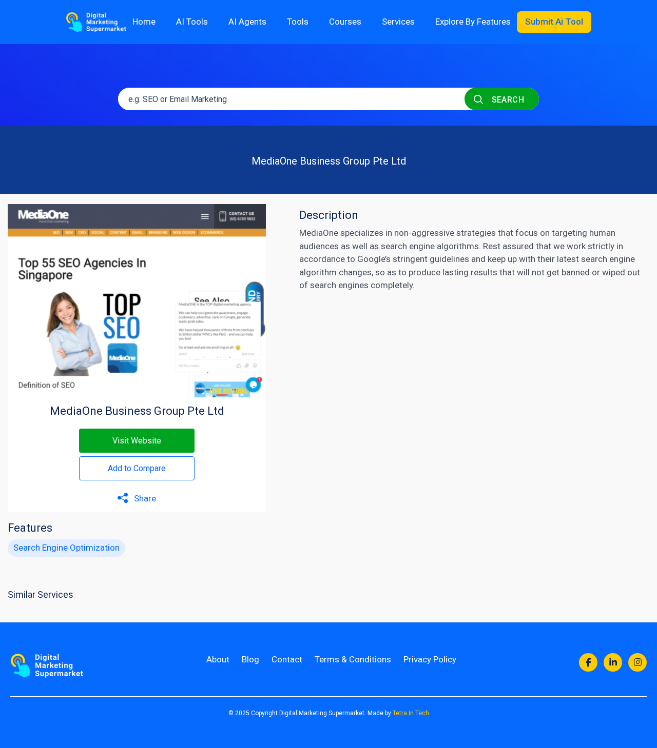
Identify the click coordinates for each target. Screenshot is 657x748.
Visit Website (136, 441)
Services (398, 21)
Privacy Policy (429, 659)
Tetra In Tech (411, 713)
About (217, 659)
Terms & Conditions (353, 659)
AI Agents (247, 21)
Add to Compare (137, 468)
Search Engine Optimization (66, 547)
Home (144, 21)
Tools (297, 21)
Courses (345, 21)
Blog (250, 659)
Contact (287, 659)
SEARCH (506, 100)
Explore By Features (473, 21)
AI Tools (192, 21)
